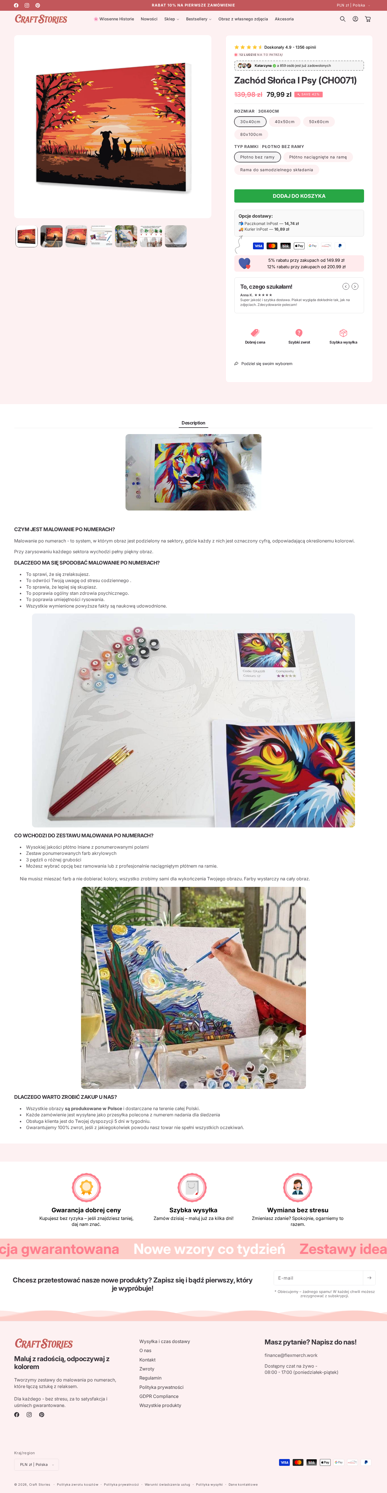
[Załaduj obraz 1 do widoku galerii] (27, 236)
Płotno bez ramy (257, 157)
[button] (172, 19)
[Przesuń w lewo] (346, 286)
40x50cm (285, 121)
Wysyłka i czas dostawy (164, 1341)
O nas (145, 1350)
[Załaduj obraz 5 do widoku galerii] (126, 236)
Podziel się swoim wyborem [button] (266, 363)
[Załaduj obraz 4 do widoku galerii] (101, 236)
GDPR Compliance (158, 1396)
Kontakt (147, 1360)
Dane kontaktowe (243, 1484)
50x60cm (319, 121)
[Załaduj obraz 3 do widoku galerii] (76, 236)
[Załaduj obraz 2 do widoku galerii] (52, 236)
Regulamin (150, 1378)
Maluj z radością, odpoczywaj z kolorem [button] (61, 1363)
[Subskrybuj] (369, 1278)
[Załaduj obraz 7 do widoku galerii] (176, 236)
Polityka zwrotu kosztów (77, 1484)
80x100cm (251, 134)
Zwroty (146, 1369)
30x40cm (250, 121)
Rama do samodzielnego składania (276, 169)
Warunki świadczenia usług (168, 1484)
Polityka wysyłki (209, 1484)
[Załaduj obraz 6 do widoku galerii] (151, 236)
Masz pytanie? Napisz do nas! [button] (310, 1342)
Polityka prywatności (161, 1387)
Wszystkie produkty (160, 1405)
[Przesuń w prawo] (355, 286)
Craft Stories (39, 1484)
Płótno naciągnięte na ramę (318, 157)
